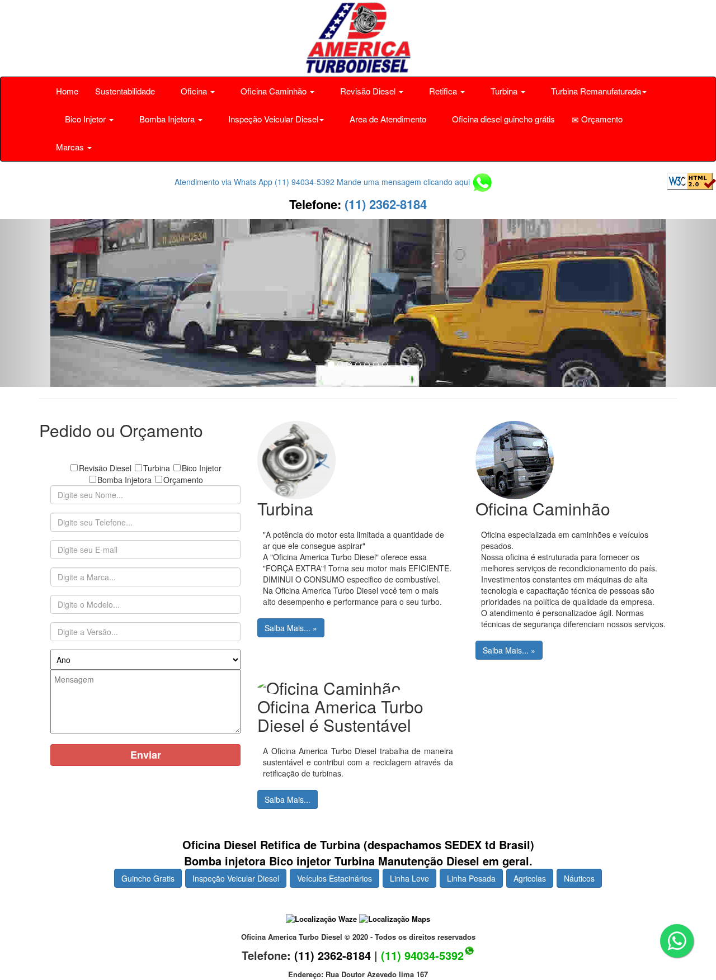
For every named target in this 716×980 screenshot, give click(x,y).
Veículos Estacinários (334, 878)
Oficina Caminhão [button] (273, 91)
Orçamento (601, 119)
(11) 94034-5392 (422, 955)
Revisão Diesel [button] (368, 91)
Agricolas (530, 878)
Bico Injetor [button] (85, 119)
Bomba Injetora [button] (167, 119)
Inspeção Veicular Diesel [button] (272, 119)
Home (67, 91)
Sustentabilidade (125, 91)
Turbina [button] (504, 91)
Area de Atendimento (386, 119)
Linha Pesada (471, 878)
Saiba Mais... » (291, 627)
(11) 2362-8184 (384, 204)
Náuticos (579, 878)
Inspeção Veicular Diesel (235, 878)
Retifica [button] (443, 91)
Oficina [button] (193, 91)
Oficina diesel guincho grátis (502, 119)
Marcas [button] (71, 147)
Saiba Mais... (287, 799)
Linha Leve (409, 878)
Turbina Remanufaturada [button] (595, 91)
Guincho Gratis (148, 878)
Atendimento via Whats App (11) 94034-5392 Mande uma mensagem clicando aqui (323, 181)
